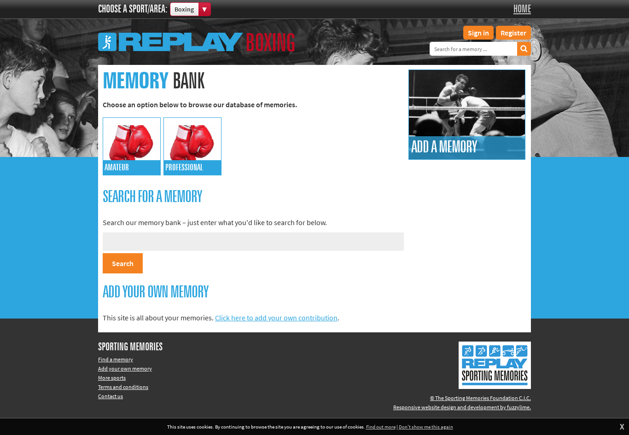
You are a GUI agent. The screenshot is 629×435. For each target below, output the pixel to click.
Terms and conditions (123, 386)
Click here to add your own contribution (276, 317)
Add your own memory (125, 368)
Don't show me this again (426, 426)
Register (513, 32)
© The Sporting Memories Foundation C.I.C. (480, 397)
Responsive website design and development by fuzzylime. (462, 407)
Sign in (478, 32)
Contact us (110, 396)
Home (522, 9)
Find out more (381, 426)
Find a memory (115, 359)
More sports (112, 377)
